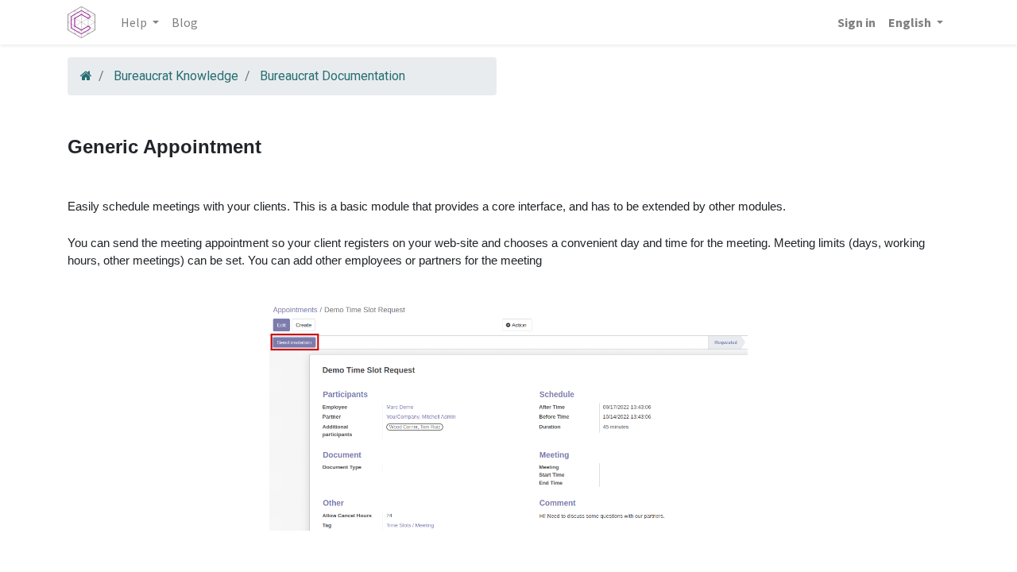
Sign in (856, 22)
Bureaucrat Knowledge (176, 75)
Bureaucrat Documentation (332, 75)
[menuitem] (184, 22)
